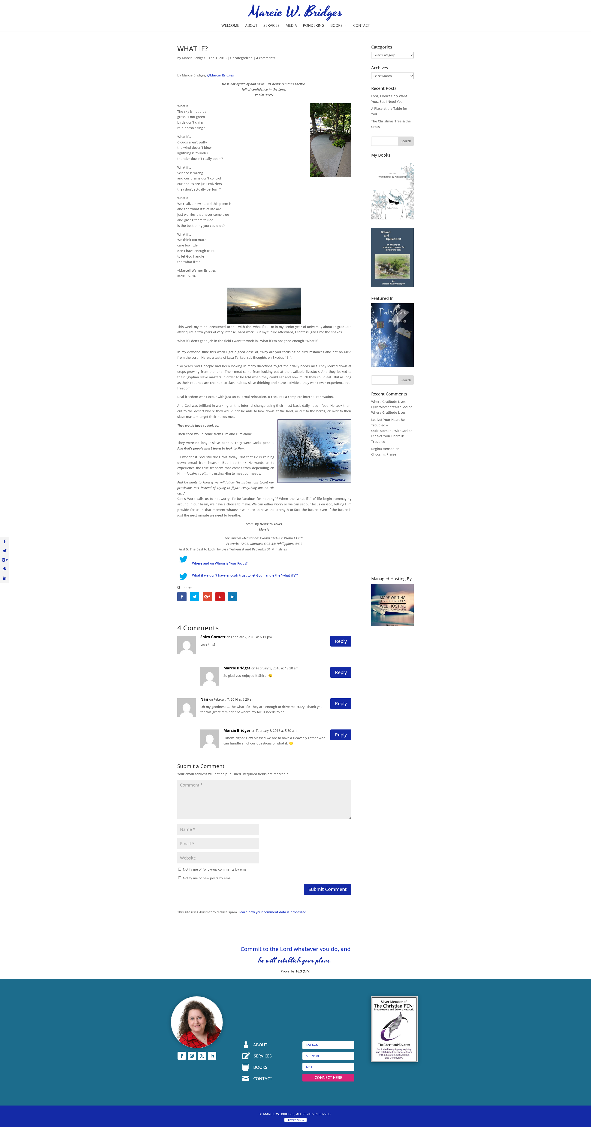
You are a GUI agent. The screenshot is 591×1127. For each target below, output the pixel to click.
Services (271, 26)
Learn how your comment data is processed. (273, 912)
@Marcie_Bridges (220, 75)
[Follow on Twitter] (202, 1056)
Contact (361, 26)
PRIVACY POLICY (295, 1119)
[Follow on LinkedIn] (212, 1056)
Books (336, 26)
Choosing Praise (383, 454)
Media (291, 26)
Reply (341, 641)
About (251, 26)
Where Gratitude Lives (388, 412)
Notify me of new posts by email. (208, 878)
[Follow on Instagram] (192, 1056)
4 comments (265, 58)
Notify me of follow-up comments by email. (216, 869)
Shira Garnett (213, 636)
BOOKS (260, 1067)
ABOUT (260, 1045)
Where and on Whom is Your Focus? (219, 563)
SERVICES (263, 1056)
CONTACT (262, 1078)
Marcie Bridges (193, 58)
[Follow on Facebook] (182, 1056)
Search (406, 141)
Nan (204, 699)
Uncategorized (241, 58)
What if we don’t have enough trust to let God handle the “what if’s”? (245, 575)
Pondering (313, 26)
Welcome (230, 26)
